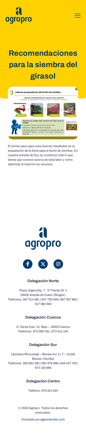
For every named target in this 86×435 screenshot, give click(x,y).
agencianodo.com (52, 419)
